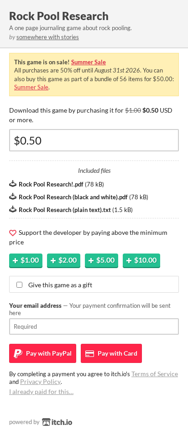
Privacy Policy (40, 381)
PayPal (48, 353)
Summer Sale (88, 62)
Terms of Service (154, 374)
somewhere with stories (47, 37)
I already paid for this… (41, 391)
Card (116, 353)
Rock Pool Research (59, 15)
